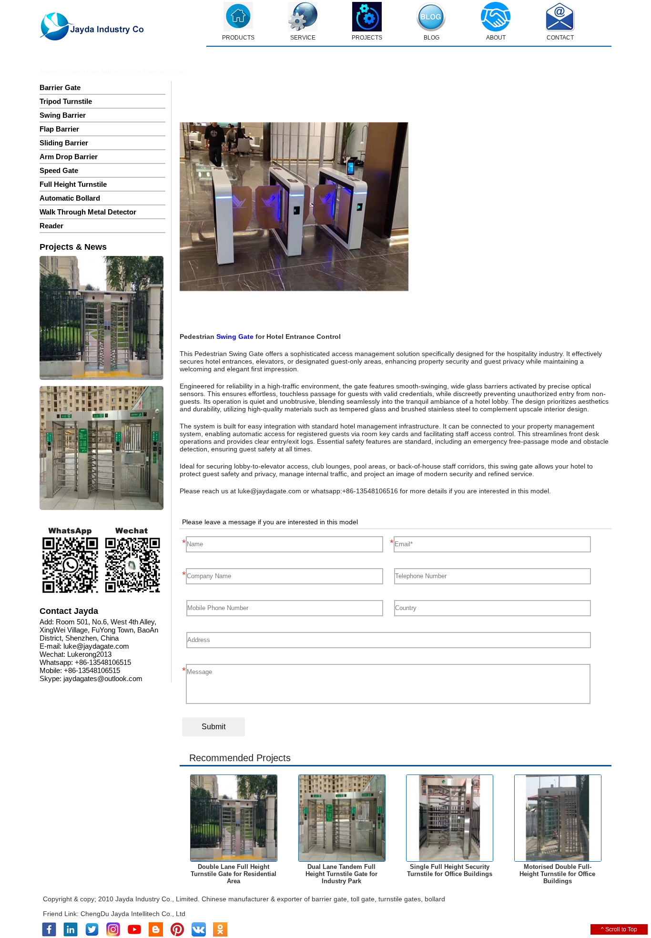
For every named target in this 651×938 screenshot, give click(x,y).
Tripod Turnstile (66, 101)
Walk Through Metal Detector (88, 212)
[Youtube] (134, 934)
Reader (51, 226)
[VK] (199, 934)
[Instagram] (113, 934)
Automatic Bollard (70, 198)
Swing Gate (235, 336)
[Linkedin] (70, 934)
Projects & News (73, 247)
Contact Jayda (69, 611)
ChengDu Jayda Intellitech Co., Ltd (133, 914)
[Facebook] (49, 934)
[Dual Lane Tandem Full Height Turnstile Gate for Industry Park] (101, 449)
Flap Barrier (59, 129)
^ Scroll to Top (619, 929)
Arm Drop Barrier (69, 157)
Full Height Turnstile (73, 184)
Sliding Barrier (64, 143)
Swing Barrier (63, 115)
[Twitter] (92, 934)
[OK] (220, 934)
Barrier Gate (60, 87)
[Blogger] (156, 934)
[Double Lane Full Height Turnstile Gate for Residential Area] (101, 319)
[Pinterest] (177, 934)
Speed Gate (59, 170)
